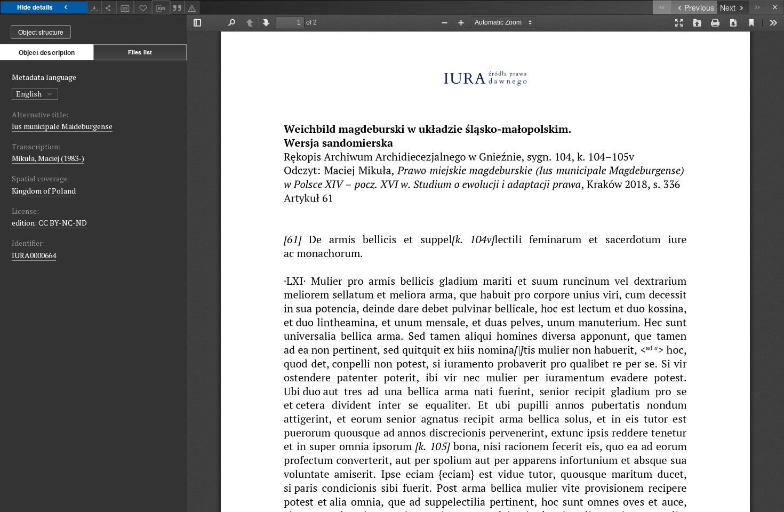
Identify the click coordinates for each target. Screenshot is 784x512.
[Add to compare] (125, 7)
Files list (140, 52)
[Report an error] (192, 7)
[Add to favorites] (143, 7)
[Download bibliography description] (161, 7)
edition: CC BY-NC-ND (49, 223)
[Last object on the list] (757, 7)
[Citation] (177, 7)
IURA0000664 (34, 255)
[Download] (94, 7)
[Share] (108, 7)
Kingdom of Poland (44, 191)
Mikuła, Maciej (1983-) (48, 158)
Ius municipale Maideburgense (62, 126)
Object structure (40, 31)
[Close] (775, 7)
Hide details (35, 7)
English (29, 94)
